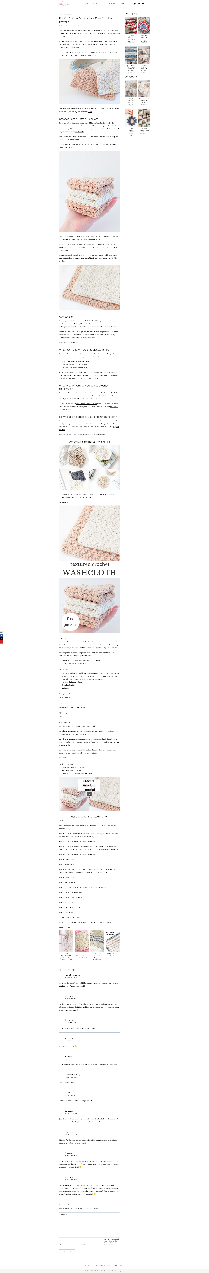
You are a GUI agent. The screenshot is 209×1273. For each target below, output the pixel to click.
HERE (98, 660)
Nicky (62, 26)
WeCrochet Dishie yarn (95, 321)
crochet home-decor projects (86, 404)
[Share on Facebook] (1, 635)
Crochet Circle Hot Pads (97, 495)
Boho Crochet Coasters (86, 498)
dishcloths (63, 47)
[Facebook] (134, 3)
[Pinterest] (139, 3)
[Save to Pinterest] (1, 642)
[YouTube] (143, 3)
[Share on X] (1, 638)
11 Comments (92, 26)
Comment (64, 1215)
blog (71, 14)
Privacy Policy (121, 1271)
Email (84, 1245)
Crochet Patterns (108, 1266)
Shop (122, 3)
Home (86, 3)
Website (66, 14)
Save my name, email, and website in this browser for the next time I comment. (111, 1242)
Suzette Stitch (64, 250)
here (90, 112)
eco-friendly (79, 132)
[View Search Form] (148, 3)
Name (63, 1245)
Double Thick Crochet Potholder (74, 495)
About (95, 1266)
